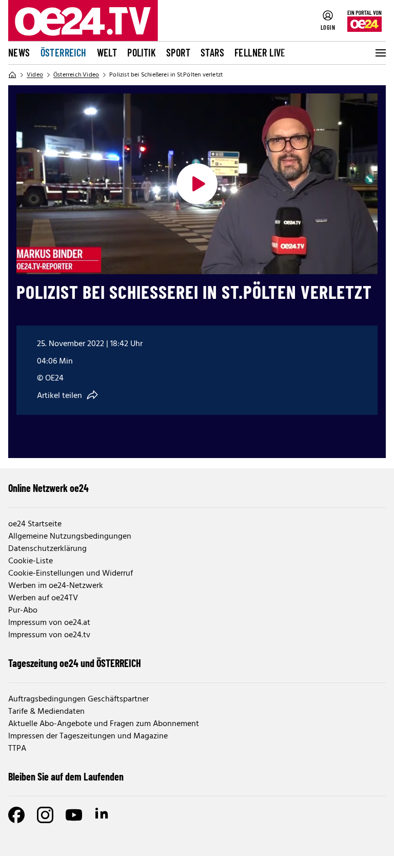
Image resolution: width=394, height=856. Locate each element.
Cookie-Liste (30, 561)
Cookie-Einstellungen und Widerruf (70, 573)
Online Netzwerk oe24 (48, 488)
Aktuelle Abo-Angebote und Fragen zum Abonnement (103, 724)
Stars (212, 52)
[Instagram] (45, 815)
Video (35, 75)
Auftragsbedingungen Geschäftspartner (78, 699)
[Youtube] (74, 815)
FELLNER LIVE (260, 52)
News (19, 52)
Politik (141, 52)
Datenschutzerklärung (47, 549)
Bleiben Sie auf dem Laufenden (66, 776)
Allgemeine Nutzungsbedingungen (69, 536)
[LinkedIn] (102, 815)
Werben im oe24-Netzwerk (55, 586)
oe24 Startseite (35, 524)
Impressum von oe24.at (49, 623)
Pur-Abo (22, 610)
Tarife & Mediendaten (46, 711)
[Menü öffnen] (379, 53)
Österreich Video (76, 75)
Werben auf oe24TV (43, 598)
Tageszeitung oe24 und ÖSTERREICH (74, 663)
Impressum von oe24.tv (49, 635)
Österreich (64, 52)
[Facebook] (16, 815)
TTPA (17, 748)
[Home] (12, 75)
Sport (178, 52)
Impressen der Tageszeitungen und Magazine (88, 736)
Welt (107, 52)
